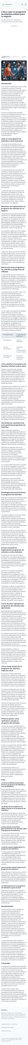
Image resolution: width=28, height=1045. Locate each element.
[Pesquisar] (22, 5)
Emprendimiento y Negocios (5, 57)
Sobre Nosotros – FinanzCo (9, 1024)
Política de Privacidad (7, 1027)
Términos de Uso (6, 1031)
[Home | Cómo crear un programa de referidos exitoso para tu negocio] (7, 4)
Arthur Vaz (24, 57)
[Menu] (26, 4)
